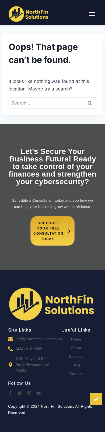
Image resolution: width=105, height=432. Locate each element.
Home (76, 339)
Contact (76, 374)
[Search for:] (52, 103)
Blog (76, 365)
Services (76, 356)
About (76, 348)
